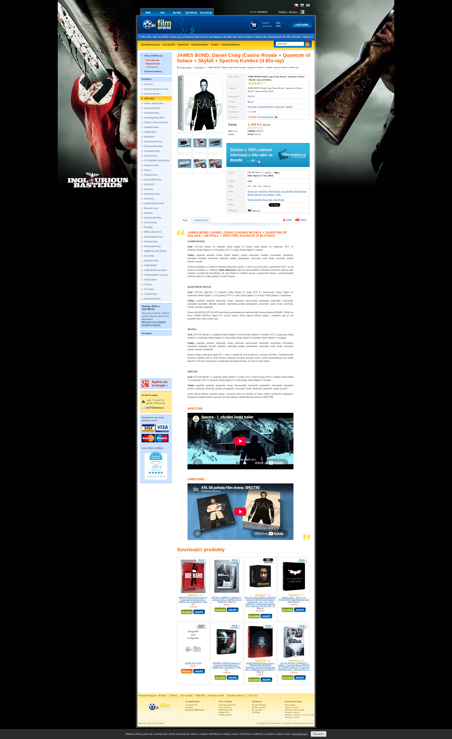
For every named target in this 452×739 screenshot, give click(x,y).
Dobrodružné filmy (266, 107)
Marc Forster (267, 200)
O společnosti (191, 705)
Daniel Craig (253, 191)
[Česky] (296, 5)
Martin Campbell (254, 200)
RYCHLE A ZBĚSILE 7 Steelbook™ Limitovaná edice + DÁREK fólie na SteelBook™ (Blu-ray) (227, 599)
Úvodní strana (185, 67)
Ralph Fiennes (275, 191)
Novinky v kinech (292, 712)
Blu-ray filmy (257, 710)
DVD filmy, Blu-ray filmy (295, 710)
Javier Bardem (287, 191)
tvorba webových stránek (303, 723)
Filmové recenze (292, 707)
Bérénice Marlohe (255, 194)
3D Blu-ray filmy (258, 707)
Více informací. (300, 734)
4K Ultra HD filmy (259, 705)
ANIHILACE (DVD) (193, 663)
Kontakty (215, 44)
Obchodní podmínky (200, 44)
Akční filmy (199, 67)
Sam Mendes (279, 200)
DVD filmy (256, 712)
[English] (308, 5)
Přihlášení (283, 12)
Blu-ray (251, 101)
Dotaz (289, 220)
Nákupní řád (183, 44)
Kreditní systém (225, 715)
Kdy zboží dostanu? (266, 117)
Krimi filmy (280, 107)
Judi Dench (263, 191)
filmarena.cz (277, 723)
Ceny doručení (168, 44)
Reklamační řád (225, 710)
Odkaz (303, 220)
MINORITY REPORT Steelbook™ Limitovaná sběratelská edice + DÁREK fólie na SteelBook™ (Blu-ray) (226, 666)
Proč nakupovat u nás (150, 44)
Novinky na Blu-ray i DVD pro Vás (299, 715)
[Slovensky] (302, 5)
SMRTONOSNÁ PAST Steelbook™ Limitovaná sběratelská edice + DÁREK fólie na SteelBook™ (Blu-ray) (193, 600)
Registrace (293, 12)
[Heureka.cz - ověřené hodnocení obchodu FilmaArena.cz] (155, 479)
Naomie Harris (300, 191)
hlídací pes (256, 210)
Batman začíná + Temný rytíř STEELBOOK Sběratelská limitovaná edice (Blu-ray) (294, 599)
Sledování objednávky (230, 44)
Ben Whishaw (268, 194)
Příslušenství (152, 67)
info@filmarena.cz (155, 407)
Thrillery (289, 107)
